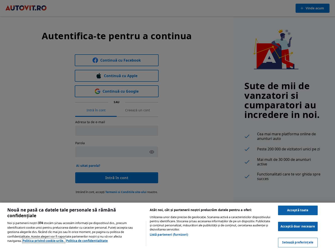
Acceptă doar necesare (298, 226)
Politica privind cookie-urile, (44, 241)
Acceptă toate (298, 210)
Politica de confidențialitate (87, 241)
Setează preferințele (297, 242)
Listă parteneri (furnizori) (169, 235)
